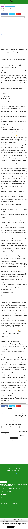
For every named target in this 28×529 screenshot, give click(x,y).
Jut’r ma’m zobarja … (4, 494)
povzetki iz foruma (13, 403)
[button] (25, 1)
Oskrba (2, 6)
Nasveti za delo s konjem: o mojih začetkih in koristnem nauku (21, 415)
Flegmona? (2, 497)
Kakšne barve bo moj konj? (5, 491)
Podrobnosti (17, 527)
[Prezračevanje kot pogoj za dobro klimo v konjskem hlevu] (23, 429)
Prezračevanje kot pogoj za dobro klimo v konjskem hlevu (23, 434)
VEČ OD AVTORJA (18, 424)
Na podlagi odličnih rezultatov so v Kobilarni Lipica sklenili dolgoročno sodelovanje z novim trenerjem (13, 485)
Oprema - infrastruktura (9, 6)
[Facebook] (14, 476)
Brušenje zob (4, 414)
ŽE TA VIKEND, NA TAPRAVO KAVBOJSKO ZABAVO (11, 488)
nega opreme (6, 403)
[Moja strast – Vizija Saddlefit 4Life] (14, 432)
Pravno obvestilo (6, 521)
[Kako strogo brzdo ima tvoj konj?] (5, 429)
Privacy (11, 521)
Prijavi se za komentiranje (6, 449)
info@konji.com (18, 473)
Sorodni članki (10, 424)
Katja (3, 10)
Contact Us (23, 521)
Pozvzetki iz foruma (21, 403)
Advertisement (17, 521)
